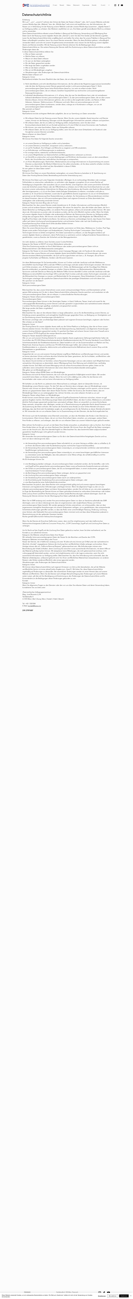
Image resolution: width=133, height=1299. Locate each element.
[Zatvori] (131, 1296)
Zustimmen (124, 1296)
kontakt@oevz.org (34, 606)
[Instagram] (115, 5)
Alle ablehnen (113, 1296)
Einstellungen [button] (102, 1296)
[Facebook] (118, 5)
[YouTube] (122, 5)
